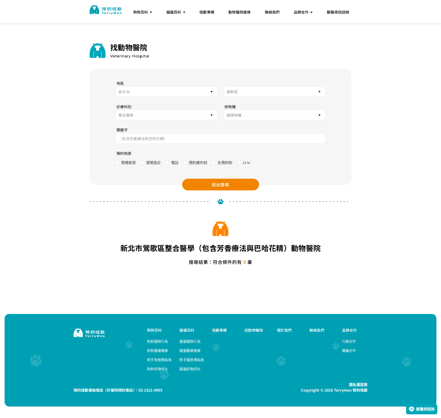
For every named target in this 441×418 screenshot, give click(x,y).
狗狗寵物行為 (157, 341)
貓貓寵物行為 (190, 341)
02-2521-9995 (150, 390)
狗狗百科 (154, 330)
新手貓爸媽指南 (191, 360)
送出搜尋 (220, 184)
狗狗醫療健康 (157, 350)
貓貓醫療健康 (190, 350)
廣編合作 (349, 350)
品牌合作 (349, 330)
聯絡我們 (316, 330)
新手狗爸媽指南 (159, 360)
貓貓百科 (186, 330)
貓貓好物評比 (190, 369)
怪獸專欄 (219, 330)
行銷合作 (349, 341)
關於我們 (284, 330)
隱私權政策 (358, 384)
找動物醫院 (253, 330)
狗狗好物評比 (157, 369)
